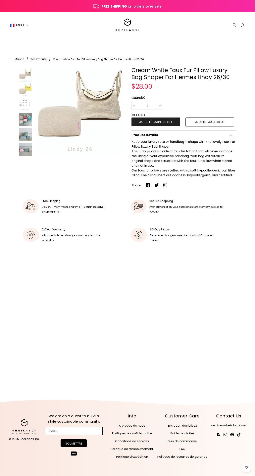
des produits (38, 59)
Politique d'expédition (132, 456)
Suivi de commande (182, 441)
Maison (19, 59)
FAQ (182, 449)
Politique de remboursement (132, 449)
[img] (234, 25)
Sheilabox (138, 115)
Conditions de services (132, 441)
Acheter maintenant (156, 122)
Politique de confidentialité (132, 433)
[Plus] (160, 106)
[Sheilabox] (127, 25)
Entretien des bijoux (182, 425)
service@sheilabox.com (228, 425)
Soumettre (73, 443)
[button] (19, 25)
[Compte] (243, 25)
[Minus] (134, 106)
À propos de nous (132, 425)
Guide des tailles (182, 433)
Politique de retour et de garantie (182, 456)
